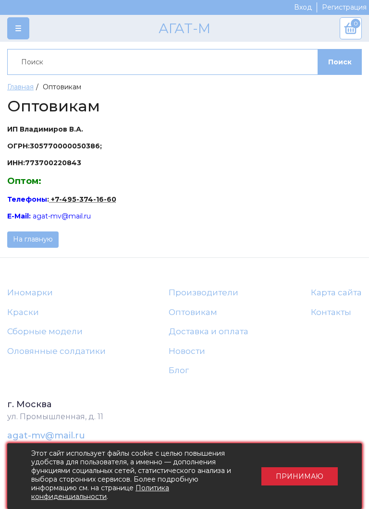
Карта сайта (336, 292)
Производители (203, 292)
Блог (179, 370)
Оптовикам (193, 312)
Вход (303, 7)
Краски (23, 312)
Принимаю (299, 476)
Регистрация (344, 7)
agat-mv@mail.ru (46, 435)
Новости (187, 351)
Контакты (331, 312)
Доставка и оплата (208, 331)
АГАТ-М (184, 28)
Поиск (340, 62)
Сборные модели (45, 331)
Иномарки (30, 292)
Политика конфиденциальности (100, 492)
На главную (33, 239)
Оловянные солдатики (56, 351)
